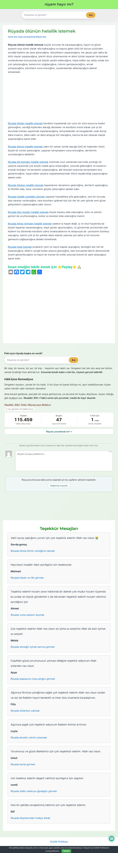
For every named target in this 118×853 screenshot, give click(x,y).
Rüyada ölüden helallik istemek (25, 123)
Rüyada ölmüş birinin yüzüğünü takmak (33, 550)
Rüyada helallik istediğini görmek (26, 196)
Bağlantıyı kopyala (59, 485)
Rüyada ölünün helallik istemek (25, 146)
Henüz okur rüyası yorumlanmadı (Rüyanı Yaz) (27, 37)
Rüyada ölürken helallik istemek (25, 185)
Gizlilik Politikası (59, 841)
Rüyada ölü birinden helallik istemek (28, 162)
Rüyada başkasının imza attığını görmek (33, 678)
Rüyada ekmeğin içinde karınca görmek (33, 646)
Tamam (66, 851)
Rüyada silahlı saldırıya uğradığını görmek (34, 791)
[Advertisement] (59, 98)
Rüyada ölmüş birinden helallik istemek (30, 223)
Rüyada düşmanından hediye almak (30, 818)
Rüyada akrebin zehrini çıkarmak (29, 737)
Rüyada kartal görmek (23, 764)
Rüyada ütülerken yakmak (25, 710)
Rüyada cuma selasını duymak (27, 614)
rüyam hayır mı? (59, 4)
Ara (91, 15)
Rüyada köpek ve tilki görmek (27, 577)
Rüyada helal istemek (20, 246)
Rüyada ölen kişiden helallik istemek (28, 212)
